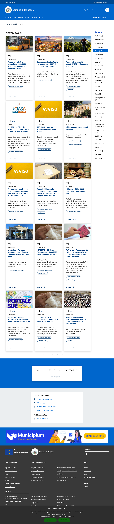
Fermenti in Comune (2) (98, 82)
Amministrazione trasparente (66, 496)
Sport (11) (98, 140)
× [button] (112, 507)
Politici (7, 480)
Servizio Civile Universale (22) (99, 125)
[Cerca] (107, 10)
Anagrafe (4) (99, 43)
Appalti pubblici (35, 474)
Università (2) (99, 155)
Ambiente (60, 474)
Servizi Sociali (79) (99, 131)
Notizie (86, 468)
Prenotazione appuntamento (39, 496)
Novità (15, 24)
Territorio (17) (99, 143)
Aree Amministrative (11, 471)
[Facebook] (91, 10)
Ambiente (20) (99, 40)
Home (8, 24)
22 (57, 354)
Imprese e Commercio (37, 471)
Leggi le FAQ (34, 503)
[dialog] (57, 515)
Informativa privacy (63, 499)
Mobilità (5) (98, 90)
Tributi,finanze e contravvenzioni (67, 471)
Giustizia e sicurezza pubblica (66, 468)
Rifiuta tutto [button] (64, 520)
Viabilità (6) (98, 158)
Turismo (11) (99, 151)
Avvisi (13, 56)
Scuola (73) (98, 120)
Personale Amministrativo (12, 484)
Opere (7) (98, 94)
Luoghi (86, 483)
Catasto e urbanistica (37, 477)
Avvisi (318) (98, 51)
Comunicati (87, 471)
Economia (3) (99, 66)
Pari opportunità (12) (100, 99)
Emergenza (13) (100, 77)
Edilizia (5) (98, 69)
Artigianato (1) (99, 47)
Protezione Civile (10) (100, 108)
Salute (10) (98, 117)
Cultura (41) (98, 62)
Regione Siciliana (10, 2)
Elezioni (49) (99, 73)
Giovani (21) (98, 86)
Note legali (60, 503)
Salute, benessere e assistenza (66, 477)
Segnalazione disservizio (38, 499)
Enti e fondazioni (10, 477)
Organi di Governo (10, 468)
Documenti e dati (10, 487)
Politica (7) (98, 103)
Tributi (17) (98, 147)
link (74, 516)
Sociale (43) (98, 136)
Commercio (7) (99, 54)
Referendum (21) (100, 113)
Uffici (6, 474)
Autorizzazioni (61, 480)
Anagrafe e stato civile (38, 468)
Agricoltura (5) (99, 36)
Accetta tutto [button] (50, 520)
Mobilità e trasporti (37, 480)
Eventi (86, 486)
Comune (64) (99, 58)
